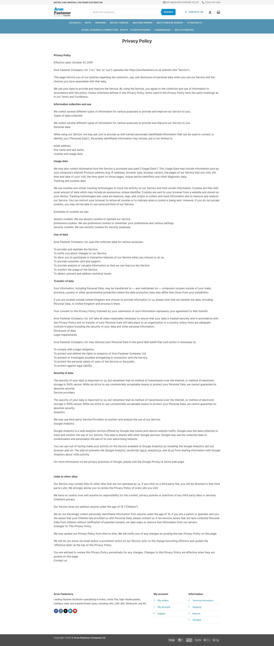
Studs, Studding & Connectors (100, 30)
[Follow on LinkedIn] (70, 611)
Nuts (88, 23)
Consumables (162, 30)
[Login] (210, 12)
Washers (100, 23)
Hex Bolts (75, 23)
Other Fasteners (140, 30)
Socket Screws (119, 23)
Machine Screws (142, 23)
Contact (196, 619)
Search (168, 12)
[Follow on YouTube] (75, 611)
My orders (163, 600)
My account (164, 607)
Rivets (124, 30)
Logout (161, 613)
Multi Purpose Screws (170, 23)
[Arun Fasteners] (69, 12)
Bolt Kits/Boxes (184, 30)
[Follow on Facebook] (56, 611)
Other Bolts (194, 23)
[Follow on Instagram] (61, 611)
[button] (218, 12)
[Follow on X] (65, 611)
